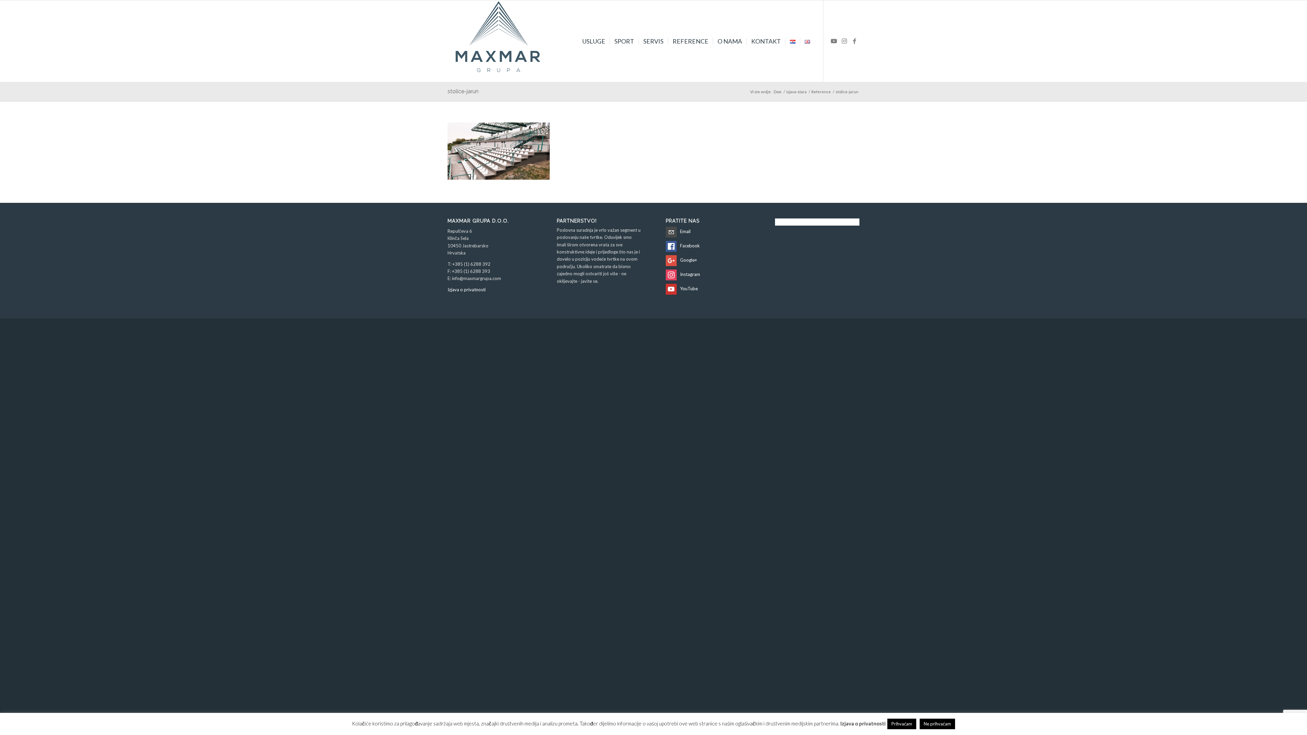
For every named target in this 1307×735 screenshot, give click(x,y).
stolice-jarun (463, 91)
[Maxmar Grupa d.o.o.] (499, 41)
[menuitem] (594, 41)
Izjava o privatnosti (467, 289)
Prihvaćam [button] (901, 723)
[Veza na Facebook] (854, 41)
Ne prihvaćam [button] (937, 723)
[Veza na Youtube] (834, 41)
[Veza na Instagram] (844, 41)
